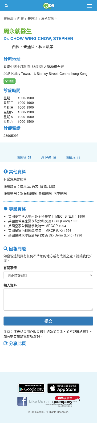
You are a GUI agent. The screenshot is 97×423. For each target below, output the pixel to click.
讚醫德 (24, 157)
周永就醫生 (49, 18)
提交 (48, 321)
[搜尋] (6, 5)
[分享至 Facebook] (9, 354)
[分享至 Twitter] (21, 354)
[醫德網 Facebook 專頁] (30, 401)
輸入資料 (10, 285)
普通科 (32, 18)
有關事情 (10, 267)
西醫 (20, 18)
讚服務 (48, 157)
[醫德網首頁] (48, 5)
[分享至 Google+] (33, 354)
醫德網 (8, 18)
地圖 (11, 81)
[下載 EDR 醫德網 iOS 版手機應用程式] (63, 387)
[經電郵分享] (46, 354)
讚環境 (73, 157)
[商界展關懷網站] (62, 401)
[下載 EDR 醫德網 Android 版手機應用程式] (31, 387)
